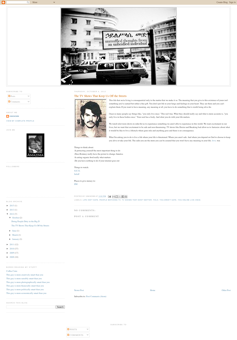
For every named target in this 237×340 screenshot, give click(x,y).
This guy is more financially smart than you (25, 285)
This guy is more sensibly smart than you (24, 278)
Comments (15, 101)
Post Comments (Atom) (96, 296)
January (16, 239)
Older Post (226, 290)
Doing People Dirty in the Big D (25, 221)
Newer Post (79, 290)
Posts (12, 96)
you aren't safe (168, 200)
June (14, 230)
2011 (12, 244)
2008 (12, 256)
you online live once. (189, 200)
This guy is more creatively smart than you (24, 274)
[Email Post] (109, 196)
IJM (76, 184)
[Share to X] (119, 196)
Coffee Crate (11, 271)
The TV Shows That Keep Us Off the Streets (100, 96)
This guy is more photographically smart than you (28, 282)
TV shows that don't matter (137, 200)
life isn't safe (90, 200)
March (15, 234)
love (214, 140)
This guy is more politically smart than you (25, 289)
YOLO (155, 200)
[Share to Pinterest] (126, 196)
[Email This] (113, 196)
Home (152, 290)
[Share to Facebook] (122, 196)
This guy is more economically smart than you (26, 293)
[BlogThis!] (116, 196)
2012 (12, 213)
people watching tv (110, 200)
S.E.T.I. (77, 170)
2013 (12, 209)
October (16, 217)
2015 (12, 205)
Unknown (14, 116)
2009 (12, 252)
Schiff (76, 174)
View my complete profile (20, 121)
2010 (12, 248)
